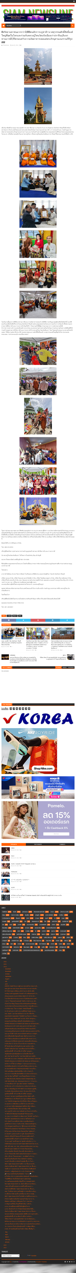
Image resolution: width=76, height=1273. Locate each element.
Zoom (19, 944)
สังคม (20, 615)
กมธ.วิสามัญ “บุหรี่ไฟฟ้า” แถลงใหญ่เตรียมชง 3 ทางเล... (20, 1076)
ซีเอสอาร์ (15, 615)
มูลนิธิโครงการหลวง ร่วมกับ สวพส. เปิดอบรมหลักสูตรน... (21, 1123)
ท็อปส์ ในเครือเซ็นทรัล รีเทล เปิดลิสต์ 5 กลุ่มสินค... (19, 1158)
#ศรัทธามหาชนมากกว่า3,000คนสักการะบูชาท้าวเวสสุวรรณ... (22, 1221)
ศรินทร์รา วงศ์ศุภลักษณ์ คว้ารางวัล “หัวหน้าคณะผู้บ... (20, 1171)
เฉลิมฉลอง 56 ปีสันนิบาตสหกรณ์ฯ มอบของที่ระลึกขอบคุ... (21, 1041)
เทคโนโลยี (54, 921)
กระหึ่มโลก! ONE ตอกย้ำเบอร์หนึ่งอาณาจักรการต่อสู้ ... (20, 1194)
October (7, 974)
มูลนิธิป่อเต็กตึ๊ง (15, 921)
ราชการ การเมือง (15, 915)
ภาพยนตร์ (4, 940)
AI (35, 931)
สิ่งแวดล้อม (4, 928)
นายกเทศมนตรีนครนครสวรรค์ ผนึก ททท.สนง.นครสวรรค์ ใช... (23, 1031)
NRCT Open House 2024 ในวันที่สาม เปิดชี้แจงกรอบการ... (21, 1196)
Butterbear (42, 944)
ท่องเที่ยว (27, 915)
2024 (5, 966)
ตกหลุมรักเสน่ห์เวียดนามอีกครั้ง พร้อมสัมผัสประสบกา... (20, 1021)
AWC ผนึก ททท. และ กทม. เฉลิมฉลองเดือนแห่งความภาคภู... (22, 1146)
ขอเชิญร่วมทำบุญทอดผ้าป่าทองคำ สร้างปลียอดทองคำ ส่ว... (21, 993)
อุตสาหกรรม (5, 937)
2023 (5, 1245)
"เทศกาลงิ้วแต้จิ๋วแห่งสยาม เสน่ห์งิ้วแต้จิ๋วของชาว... (19, 1186)
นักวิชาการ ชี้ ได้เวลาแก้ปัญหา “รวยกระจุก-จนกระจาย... (21, 1063)
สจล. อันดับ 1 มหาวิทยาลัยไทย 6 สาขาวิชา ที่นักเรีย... (20, 1013)
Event (53, 924)
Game (60, 944)
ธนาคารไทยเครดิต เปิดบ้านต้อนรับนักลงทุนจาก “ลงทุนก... (21, 1153)
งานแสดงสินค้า (42, 924)
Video (57, 940)
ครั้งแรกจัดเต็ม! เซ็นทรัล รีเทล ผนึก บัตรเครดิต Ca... (19, 1151)
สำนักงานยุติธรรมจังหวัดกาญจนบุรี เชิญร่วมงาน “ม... (20, 1199)
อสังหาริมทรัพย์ (16, 928)
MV (3, 924)
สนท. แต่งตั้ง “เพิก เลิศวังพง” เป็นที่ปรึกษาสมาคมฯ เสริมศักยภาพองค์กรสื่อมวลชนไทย (11, 642)
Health (53, 934)
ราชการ (52, 911)
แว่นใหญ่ (4, 953)
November (8, 971)
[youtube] (70, 1261)
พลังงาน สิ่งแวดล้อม (6, 934)
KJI (10, 1261)
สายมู (35, 947)
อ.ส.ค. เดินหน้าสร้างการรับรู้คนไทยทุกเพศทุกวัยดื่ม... (19, 1209)
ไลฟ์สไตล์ (4, 911)
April (6, 1234)
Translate (33, 1255)
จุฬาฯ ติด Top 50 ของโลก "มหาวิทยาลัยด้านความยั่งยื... (20, 1056)
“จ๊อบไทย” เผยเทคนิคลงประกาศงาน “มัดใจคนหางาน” (20, 1118)
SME (12, 944)
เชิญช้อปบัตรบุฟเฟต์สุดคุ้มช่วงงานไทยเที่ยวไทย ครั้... (19, 1053)
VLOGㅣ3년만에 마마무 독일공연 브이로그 (23, 864)
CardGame (15, 950)
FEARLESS (14, 871)
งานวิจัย (19, 924)
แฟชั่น (43, 947)
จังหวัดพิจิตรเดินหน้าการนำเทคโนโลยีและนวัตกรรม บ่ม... (21, 1066)
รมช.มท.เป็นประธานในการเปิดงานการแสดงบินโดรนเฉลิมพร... (23, 1224)
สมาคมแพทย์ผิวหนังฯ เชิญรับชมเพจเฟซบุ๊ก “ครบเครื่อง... (21, 1068)
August (7, 979)
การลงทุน (16, 937)
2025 (5, 964)
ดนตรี (46, 918)
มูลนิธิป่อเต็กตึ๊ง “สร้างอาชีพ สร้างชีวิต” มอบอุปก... (19, 1051)
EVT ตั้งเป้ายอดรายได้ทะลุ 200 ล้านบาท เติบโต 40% (19, 991)
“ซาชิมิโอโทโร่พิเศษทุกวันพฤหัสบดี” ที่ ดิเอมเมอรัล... (19, 1113)
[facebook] (74, 1)
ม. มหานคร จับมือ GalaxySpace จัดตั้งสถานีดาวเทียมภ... (20, 1106)
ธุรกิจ (28, 918)
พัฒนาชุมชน (26, 947)
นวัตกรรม (34, 934)
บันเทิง (14, 911)
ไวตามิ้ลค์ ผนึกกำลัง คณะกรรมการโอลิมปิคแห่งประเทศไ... (21, 998)
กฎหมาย (60, 937)
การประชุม (26, 940)
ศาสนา (4, 944)
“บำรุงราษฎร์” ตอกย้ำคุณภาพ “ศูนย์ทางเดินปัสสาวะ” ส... (20, 1141)
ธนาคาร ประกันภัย (30, 944)
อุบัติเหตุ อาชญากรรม (7, 931)
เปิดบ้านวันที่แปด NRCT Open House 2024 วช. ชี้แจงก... (21, 1166)
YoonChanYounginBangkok (31, 950)
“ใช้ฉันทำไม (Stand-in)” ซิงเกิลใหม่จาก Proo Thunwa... (20, 1128)
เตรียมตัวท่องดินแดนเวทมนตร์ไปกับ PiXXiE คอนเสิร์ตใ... (20, 1028)
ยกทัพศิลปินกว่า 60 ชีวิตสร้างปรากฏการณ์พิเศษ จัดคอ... (20, 1098)
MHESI (68, 944)
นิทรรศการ (52, 947)
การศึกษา (61, 915)
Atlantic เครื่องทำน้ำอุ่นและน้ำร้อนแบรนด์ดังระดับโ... (20, 1136)
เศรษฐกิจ (37, 915)
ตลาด (11, 924)
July (6, 981)
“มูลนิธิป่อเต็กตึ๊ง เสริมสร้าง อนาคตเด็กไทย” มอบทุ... (19, 1138)
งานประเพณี (63, 931)
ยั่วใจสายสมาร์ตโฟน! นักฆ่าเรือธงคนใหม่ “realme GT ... (20, 1131)
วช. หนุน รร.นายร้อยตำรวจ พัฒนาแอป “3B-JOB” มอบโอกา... (22, 1116)
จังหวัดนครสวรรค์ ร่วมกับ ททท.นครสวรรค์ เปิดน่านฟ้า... (21, 1026)
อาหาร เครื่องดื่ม (49, 915)
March (7, 1237)
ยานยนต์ (4, 921)
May (6, 1232)
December (8, 969)
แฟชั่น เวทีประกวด (48, 937)
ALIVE (13, 887)
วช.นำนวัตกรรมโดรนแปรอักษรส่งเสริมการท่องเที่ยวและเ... (21, 1006)
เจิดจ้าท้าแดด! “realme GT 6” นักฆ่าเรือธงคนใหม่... (19, 1148)
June (6, 984)
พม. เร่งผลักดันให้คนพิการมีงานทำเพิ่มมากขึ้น (17, 1108)
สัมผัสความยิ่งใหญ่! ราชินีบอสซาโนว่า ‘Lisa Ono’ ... (19, 1201)
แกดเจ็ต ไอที (65, 921)
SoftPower (5, 947)
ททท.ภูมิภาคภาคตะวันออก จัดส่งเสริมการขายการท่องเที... (21, 988)
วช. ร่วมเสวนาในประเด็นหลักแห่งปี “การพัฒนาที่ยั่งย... (20, 1226)
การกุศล (9, 615)
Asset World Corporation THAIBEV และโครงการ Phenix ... (21, 1016)
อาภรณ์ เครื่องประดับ (51, 928)
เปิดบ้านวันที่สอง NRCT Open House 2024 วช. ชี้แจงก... (20, 1211)
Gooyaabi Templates (41, 1261)
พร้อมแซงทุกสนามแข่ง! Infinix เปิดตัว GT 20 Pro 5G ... (20, 996)
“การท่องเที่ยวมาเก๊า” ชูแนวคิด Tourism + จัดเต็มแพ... (20, 1083)
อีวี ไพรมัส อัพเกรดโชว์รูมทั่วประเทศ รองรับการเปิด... (20, 1046)
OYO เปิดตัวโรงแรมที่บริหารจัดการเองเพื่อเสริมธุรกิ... (20, 1121)
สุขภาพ (53, 931)
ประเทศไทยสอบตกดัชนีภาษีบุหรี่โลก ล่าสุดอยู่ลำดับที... (20, 1181)
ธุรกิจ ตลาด (25, 911)
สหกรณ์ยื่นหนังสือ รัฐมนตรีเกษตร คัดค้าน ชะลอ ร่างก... (20, 1036)
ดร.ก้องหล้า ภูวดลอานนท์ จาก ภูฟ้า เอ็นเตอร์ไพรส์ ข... (20, 1133)
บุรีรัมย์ (68, 937)
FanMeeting (15, 940)
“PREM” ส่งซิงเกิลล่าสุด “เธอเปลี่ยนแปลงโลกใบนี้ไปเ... (20, 1048)
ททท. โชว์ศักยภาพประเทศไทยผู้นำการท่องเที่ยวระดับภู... (21, 1191)
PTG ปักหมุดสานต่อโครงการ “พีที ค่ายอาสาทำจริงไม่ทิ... (20, 1126)
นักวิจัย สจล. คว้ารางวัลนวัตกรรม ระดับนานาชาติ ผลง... (21, 1086)
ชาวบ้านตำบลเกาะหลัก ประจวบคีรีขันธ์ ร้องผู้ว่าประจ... (20, 1011)
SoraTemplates (23, 1261)
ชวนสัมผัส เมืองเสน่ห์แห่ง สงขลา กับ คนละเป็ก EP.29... (20, 1091)
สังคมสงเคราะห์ (35, 921)
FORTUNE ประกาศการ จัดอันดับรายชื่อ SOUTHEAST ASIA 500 (23, 1058)
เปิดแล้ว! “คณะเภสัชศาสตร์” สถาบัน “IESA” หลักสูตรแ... (20, 1018)
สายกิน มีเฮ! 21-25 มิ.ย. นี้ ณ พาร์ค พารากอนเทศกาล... (20, 1043)
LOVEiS (44, 931)
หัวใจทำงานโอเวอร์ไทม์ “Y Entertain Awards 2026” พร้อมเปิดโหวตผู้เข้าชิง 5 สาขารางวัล (36, 895)
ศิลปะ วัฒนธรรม (37, 940)
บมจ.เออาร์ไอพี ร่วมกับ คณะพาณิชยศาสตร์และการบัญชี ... (21, 1033)
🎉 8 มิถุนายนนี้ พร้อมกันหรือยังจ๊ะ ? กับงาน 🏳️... (18, 1174)
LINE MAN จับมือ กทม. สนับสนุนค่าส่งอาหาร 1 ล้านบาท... (21, 1081)
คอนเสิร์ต (63, 924)
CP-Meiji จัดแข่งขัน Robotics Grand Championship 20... (20, 1078)
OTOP (52, 944)
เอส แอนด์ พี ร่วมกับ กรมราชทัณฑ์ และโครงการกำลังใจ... (21, 1111)
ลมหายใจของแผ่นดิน (49, 950)
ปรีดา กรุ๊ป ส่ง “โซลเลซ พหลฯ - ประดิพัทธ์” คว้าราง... (20, 1156)
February (7, 1239)
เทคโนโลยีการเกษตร (21, 934)
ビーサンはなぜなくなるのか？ (20, 879)
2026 (5, 961)
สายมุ (60, 950)
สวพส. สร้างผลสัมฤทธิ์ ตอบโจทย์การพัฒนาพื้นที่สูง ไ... (20, 1229)
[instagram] (74, 1261)
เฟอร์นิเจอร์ (5, 950)
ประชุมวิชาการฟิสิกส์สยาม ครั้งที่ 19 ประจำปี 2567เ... (20, 1103)
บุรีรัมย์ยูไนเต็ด (63, 947)
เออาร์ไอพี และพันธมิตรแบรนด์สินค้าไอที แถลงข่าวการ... (21, 1038)
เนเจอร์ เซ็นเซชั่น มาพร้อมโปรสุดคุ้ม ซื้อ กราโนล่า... (19, 1161)
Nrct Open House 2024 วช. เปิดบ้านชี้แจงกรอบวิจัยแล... (21, 1184)
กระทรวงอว (63, 934)
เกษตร (63, 918)
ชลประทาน (16, 947)
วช (54, 918)
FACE (12, 856)
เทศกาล (43, 934)
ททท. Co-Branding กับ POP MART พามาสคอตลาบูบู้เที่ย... (21, 1088)
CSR (25, 921)
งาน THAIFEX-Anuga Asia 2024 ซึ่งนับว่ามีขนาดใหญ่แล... (21, 1101)
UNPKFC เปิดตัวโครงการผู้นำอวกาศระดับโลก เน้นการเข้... (21, 986)
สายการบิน (48, 940)
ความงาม (27, 928)
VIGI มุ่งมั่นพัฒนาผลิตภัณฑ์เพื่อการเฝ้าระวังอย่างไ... (19, 1071)
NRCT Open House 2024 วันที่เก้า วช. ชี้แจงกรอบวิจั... (20, 1164)
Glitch (12, 848)
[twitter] (67, 1261)
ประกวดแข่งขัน (30, 924)
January (7, 1242)
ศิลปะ (25, 937)
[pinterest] (72, 1261)
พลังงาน (66, 940)
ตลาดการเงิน (38, 928)
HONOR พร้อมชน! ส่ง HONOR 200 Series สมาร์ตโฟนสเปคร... (22, 1023)
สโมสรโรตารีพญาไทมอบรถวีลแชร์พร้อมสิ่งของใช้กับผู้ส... (21, 1003)
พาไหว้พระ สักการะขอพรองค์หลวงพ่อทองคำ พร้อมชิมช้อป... (22, 1176)
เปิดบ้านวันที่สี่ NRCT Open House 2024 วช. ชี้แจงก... (20, 1189)
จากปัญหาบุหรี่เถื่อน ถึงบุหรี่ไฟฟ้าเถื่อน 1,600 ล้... (18, 1204)
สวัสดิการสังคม (35, 937)
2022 (5, 1247)
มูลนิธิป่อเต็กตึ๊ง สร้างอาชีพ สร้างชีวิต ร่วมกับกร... (19, 1216)
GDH (19, 931)
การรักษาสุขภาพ (6, 918)
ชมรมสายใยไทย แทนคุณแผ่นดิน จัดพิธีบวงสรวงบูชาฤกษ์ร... (22, 1214)
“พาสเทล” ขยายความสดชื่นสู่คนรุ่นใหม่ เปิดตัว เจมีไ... (20, 1096)
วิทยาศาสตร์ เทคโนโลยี (39, 911)
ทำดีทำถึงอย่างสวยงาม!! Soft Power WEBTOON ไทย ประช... (22, 1143)
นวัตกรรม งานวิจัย (64, 911)
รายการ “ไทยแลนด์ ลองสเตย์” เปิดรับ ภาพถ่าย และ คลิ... (21, 1001)
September (8, 976)
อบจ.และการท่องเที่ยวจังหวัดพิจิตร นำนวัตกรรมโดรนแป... (21, 1073)
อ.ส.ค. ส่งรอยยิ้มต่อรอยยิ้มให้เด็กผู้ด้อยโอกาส (17, 1206)
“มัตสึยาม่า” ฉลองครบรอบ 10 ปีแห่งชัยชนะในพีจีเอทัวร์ (20, 1168)
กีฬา (45, 921)
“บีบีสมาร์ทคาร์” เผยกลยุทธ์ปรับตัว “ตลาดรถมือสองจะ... (20, 1219)
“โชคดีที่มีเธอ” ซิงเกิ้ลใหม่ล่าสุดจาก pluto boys (18, 1178)
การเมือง (27, 931)
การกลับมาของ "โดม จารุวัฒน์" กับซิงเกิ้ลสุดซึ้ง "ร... (19, 1008)
